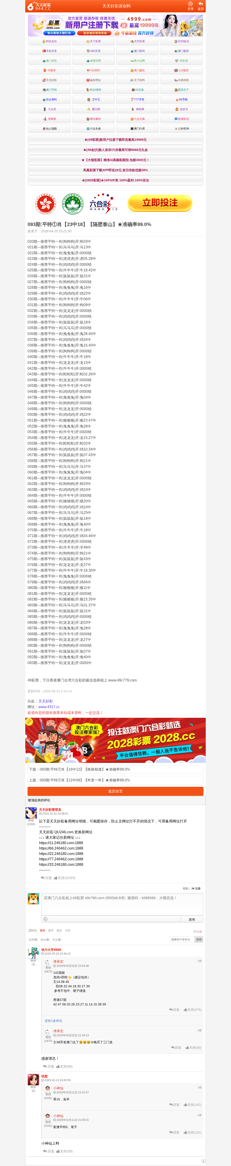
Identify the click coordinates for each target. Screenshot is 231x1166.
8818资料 (95, 89)
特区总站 (51, 41)
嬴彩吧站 (95, 80)
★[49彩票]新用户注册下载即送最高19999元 (115, 139)
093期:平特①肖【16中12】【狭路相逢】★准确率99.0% (85, 769)
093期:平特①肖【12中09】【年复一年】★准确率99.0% (85, 780)
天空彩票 (139, 41)
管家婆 (51, 118)
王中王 (95, 99)
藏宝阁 (95, 109)
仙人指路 (51, 128)
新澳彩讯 (183, 118)
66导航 (183, 99)
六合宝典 (139, 118)
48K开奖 (95, 51)
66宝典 (139, 89)
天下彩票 (95, 41)
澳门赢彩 (139, 70)
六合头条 (95, 128)
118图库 (183, 70)
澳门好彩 (51, 60)
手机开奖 (51, 51)
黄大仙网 (139, 60)
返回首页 (115, 791)
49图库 (51, 70)
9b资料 (95, 70)
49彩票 (183, 60)
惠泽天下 (183, 89)
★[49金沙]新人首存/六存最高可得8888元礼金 (115, 150)
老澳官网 (95, 60)
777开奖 (139, 99)
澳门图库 (183, 51)
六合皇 (51, 109)
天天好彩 (51, 80)
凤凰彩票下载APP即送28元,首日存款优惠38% (115, 170)
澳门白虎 (139, 128)
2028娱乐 (183, 41)
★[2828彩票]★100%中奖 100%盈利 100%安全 (115, 180)
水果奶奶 (183, 80)
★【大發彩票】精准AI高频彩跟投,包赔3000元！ (115, 160)
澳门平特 (51, 89)
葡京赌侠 (95, 118)
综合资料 (51, 99)
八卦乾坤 (183, 128)
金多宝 (183, 109)
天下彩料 (139, 80)
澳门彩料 (139, 51)
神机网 (139, 109)
